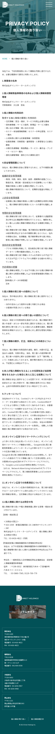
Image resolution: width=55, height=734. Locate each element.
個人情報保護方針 (37, 719)
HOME (4, 58)
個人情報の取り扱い (18, 719)
